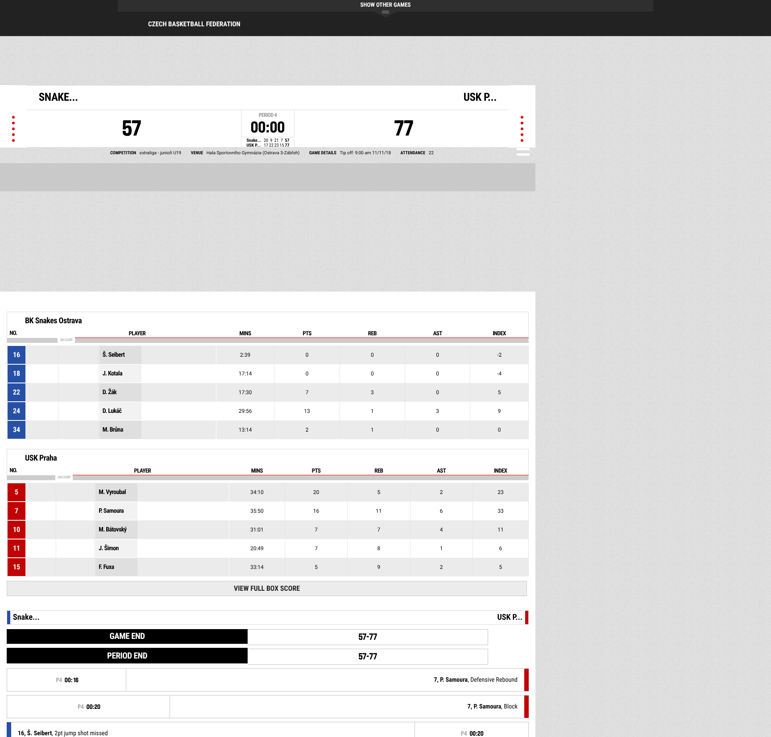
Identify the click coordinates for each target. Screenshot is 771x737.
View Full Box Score (267, 588)
